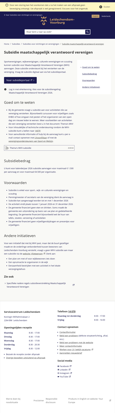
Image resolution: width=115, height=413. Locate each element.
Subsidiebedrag (89, 73)
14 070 (71, 311)
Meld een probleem (69, 335)
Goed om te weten (91, 67)
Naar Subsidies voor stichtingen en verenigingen (24, 15)
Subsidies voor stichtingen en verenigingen (41, 44)
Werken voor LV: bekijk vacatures (76, 349)
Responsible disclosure (51, 400)
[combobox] (57, 31)
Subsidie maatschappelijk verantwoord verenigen (83, 44)
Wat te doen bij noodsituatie (13, 400)
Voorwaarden (88, 80)
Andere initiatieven (91, 87)
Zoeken (87, 32)
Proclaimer (39, 400)
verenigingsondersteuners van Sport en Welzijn (31, 141)
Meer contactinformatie (71, 346)
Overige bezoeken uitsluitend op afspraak (25, 357)
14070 (37, 130)
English (95, 16)
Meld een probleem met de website (76, 342)
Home (6, 44)
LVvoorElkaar (41, 137)
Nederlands (106, 16)
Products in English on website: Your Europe (85, 400)
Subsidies (16, 44)
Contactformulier (68, 332)
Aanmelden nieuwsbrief (71, 353)
